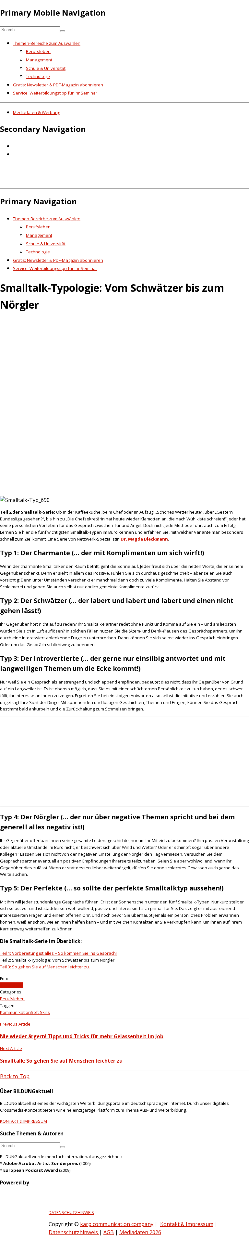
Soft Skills (40, 1012)
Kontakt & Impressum (186, 1224)
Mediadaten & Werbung (36, 112)
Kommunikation (15, 1012)
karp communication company (116, 1224)
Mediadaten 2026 (140, 1232)
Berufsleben (38, 51)
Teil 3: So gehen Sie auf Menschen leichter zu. (45, 967)
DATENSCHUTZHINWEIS (71, 1212)
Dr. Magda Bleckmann (144, 539)
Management (39, 60)
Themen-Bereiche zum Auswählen (46, 43)
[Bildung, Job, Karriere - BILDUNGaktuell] (105, 181)
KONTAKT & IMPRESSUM (23, 1121)
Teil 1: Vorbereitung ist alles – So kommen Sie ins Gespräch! (58, 953)
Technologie (38, 76)
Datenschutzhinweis (74, 1232)
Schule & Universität (45, 68)
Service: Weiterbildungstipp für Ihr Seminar (55, 93)
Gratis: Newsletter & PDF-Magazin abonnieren (58, 85)
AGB (108, 1232)
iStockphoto (11, 985)
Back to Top (15, 1076)
